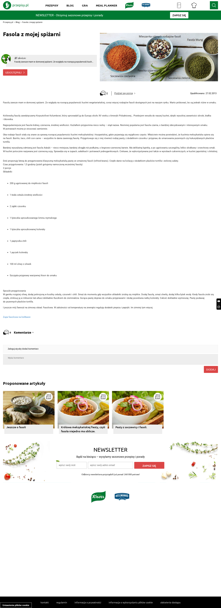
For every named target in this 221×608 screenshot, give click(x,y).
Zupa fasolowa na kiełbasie (17, 317)
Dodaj (211, 369)
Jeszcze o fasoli (16, 427)
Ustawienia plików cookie (16, 605)
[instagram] (218, 307)
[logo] (16, 5)
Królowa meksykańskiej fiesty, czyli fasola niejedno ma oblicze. (83, 429)
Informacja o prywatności (88, 602)
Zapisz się (149, 465)
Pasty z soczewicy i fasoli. (131, 427)
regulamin (61, 602)
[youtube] (218, 301)
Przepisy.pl (8, 22)
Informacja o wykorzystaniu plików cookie (131, 602)
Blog (18, 22)
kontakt (45, 602)
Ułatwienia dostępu (170, 602)
